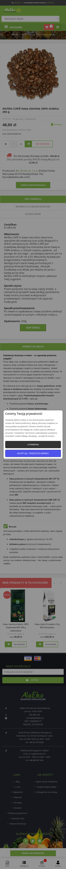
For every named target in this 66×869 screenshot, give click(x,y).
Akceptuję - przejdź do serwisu (33, 453)
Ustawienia (33, 444)
